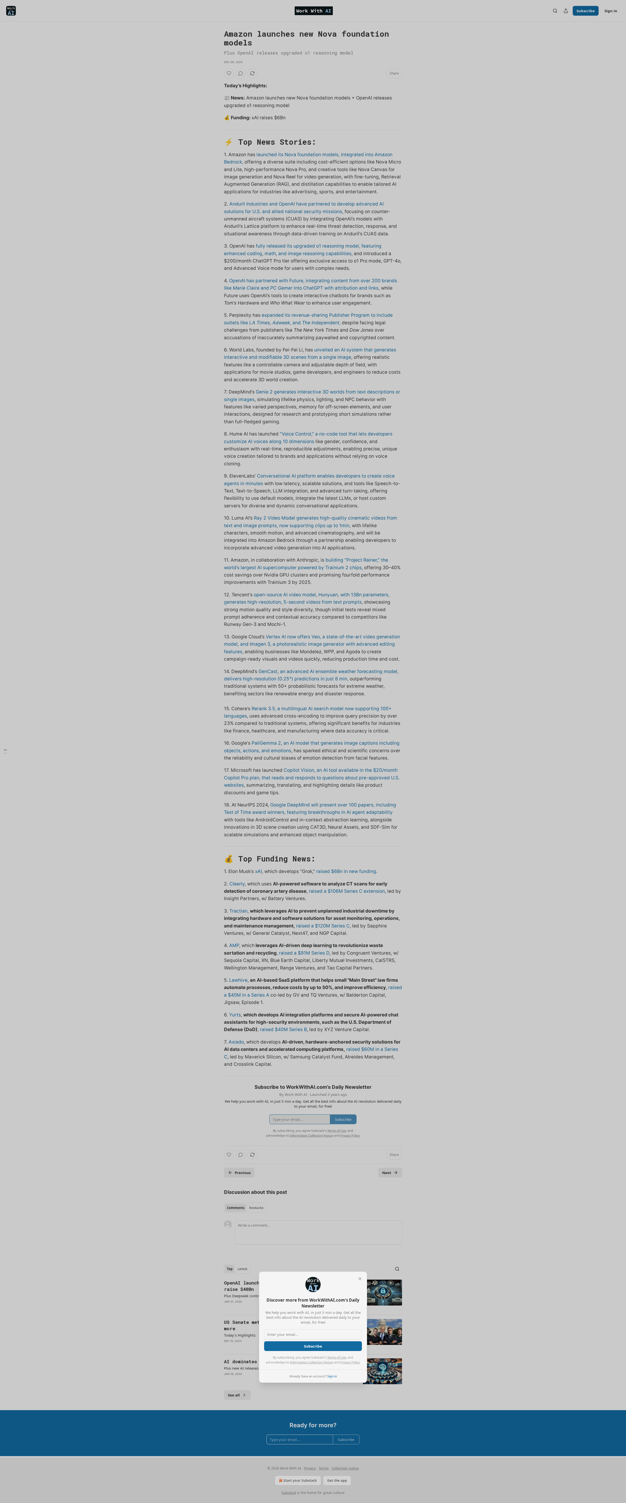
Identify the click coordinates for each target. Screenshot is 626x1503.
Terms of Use (336, 1357)
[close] (360, 1279)
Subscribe (313, 1346)
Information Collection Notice (311, 1362)
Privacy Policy (350, 1362)
